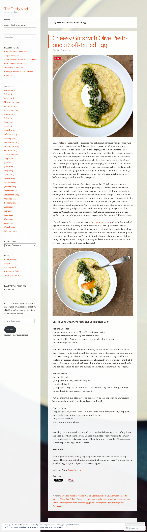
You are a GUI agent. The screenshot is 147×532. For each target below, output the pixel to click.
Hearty (124, 495)
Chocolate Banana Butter (15, 51)
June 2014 (8, 166)
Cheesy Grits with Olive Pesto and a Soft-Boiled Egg (90, 41)
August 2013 (9, 206)
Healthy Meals (114, 495)
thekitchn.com (74, 470)
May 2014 (8, 170)
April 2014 (9, 174)
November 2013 (11, 194)
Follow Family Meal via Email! (20, 303)
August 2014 (9, 158)
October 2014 (10, 150)
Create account (11, 259)
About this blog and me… (16, 25)
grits (110, 499)
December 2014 (11, 142)
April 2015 (9, 126)
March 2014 (9, 178)
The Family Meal (16, 8)
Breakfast (80, 495)
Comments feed (11, 271)
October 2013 (10, 198)
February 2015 (10, 134)
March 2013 (9, 227)
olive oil (56, 502)
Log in (7, 263)
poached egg (83, 502)
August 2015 (9, 114)
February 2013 (10, 231)
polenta (92, 502)
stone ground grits (103, 502)
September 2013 (11, 202)
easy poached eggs (99, 499)
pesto (75, 502)
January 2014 (10, 186)
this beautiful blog (100, 222)
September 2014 (12, 154)
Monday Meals (59, 499)
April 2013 (8, 222)
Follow (10, 329)
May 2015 (8, 122)
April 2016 (9, 98)
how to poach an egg (121, 499)
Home (7, 19)
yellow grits (117, 502)
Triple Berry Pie (11, 55)
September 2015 (12, 110)
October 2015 (10, 106)
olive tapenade (66, 502)
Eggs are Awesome (99, 495)
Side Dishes (70, 499)
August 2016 (10, 90)
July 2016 (8, 94)
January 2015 (10, 138)
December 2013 (11, 190)
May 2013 (8, 218)
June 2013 (8, 214)
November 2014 (11, 146)
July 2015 (8, 118)
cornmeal (87, 499)
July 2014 (8, 162)
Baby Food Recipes (68, 495)
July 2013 (8, 210)
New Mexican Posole (13, 67)
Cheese (88, 495)
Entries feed (10, 267)
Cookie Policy (58, 527)
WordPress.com (11, 275)
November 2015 (11, 102)
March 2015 (9, 130)
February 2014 (10, 182)
